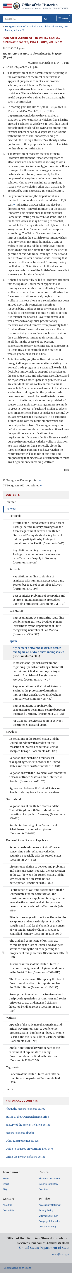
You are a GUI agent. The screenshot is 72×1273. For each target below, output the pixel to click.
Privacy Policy (46, 1210)
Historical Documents (49, 1178)
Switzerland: (13, 799)
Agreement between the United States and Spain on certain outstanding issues (38, 652)
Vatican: (11, 1017)
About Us (7, 1205)
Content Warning (47, 1226)
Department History (48, 1184)
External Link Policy (48, 1215)
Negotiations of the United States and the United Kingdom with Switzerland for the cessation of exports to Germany (37, 812)
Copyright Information (50, 1221)
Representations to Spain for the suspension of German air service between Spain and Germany (39, 709)
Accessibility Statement (50, 1205)
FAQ (5, 1189)
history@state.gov (60, 1254)
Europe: (11, 509)
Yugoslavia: (13, 1067)
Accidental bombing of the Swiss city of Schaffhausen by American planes (33, 829)
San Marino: (16, 610)
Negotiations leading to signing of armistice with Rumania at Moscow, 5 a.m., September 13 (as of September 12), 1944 (38, 582)
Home (6, 1178)
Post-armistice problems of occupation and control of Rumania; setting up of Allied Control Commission (39, 600)
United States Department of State (44, 1248)
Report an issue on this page (17, 1267)
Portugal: (14, 515)
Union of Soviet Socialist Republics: (27, 840)
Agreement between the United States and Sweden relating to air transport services (35, 790)
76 (48, 110)
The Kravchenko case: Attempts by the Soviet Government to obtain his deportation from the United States (36, 983)
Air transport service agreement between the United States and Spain (38, 722)
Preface (11, 502)
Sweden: (11, 731)
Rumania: (15, 569)
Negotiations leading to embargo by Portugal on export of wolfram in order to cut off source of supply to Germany (38, 556)
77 (14, 204)
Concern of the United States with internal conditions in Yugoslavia (35, 1078)
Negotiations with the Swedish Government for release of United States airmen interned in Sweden (37, 777)
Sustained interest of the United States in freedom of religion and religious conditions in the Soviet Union (36, 968)
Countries (43, 1189)
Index (9, 1089)
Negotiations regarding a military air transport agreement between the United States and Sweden (34, 762)
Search (6, 1184)
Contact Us (8, 1210)
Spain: (13, 641)
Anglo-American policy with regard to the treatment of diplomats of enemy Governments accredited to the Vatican (34, 1054)
